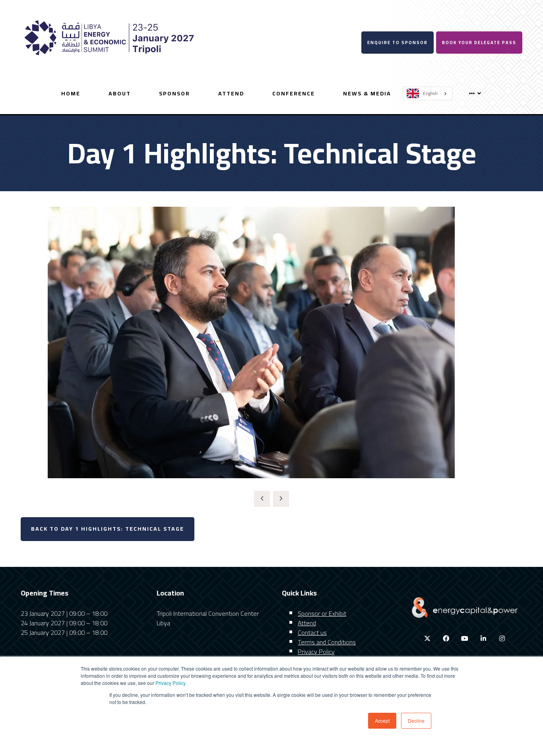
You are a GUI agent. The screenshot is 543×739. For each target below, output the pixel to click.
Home (70, 93)
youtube (464, 638)
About (120, 93)
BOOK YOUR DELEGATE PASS (479, 43)
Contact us (312, 632)
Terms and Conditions (327, 642)
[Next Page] (281, 499)
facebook (446, 638)
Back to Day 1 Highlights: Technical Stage (107, 529)
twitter (427, 638)
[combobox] (428, 93)
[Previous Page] (262, 499)
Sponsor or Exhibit (322, 613)
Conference (293, 93)
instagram (502, 638)
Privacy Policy (170, 682)
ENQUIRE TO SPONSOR (397, 43)
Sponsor (174, 93)
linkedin (483, 638)
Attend (231, 93)
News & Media (367, 93)
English (430, 93)
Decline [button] (416, 720)
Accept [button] (382, 720)
